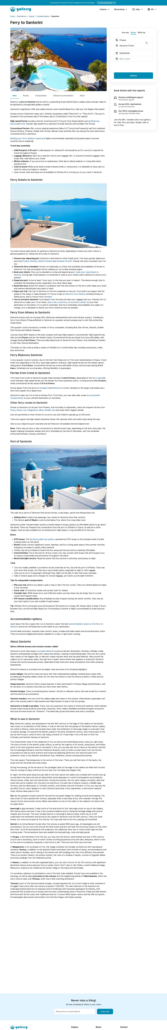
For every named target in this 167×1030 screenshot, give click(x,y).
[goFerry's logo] (21, 9)
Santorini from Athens (75, 294)
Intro (15, 96)
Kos (53, 410)
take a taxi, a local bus (57, 302)
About (82, 96)
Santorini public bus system (42, 539)
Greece (31, 16)
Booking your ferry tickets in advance (26, 138)
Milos (41, 410)
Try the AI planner (105, 3)
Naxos (13, 124)
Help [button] (138, 9)
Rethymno (56, 388)
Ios (24, 410)
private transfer (79, 302)
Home (12, 16)
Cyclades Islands (43, 16)
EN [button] (152, 9)
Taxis (16, 567)
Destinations (21, 16)
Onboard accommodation (63, 96)
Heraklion (48, 297)
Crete (22, 124)
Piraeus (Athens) (30, 261)
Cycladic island (44, 651)
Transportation (41, 96)
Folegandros (32, 410)
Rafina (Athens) (45, 261)
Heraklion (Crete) (64, 261)
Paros (12, 410)
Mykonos (95, 121)
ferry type (96, 378)
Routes (26, 96)
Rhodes (48, 410)
